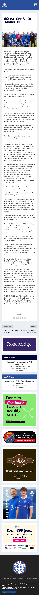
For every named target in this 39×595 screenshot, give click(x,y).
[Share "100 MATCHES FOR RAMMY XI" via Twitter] (18, 318)
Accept (5, 592)
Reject (12, 592)
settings (14, 589)
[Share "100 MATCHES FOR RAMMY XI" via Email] (21, 318)
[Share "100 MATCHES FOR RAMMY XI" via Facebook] (14, 318)
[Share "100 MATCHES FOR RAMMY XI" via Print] (25, 318)
